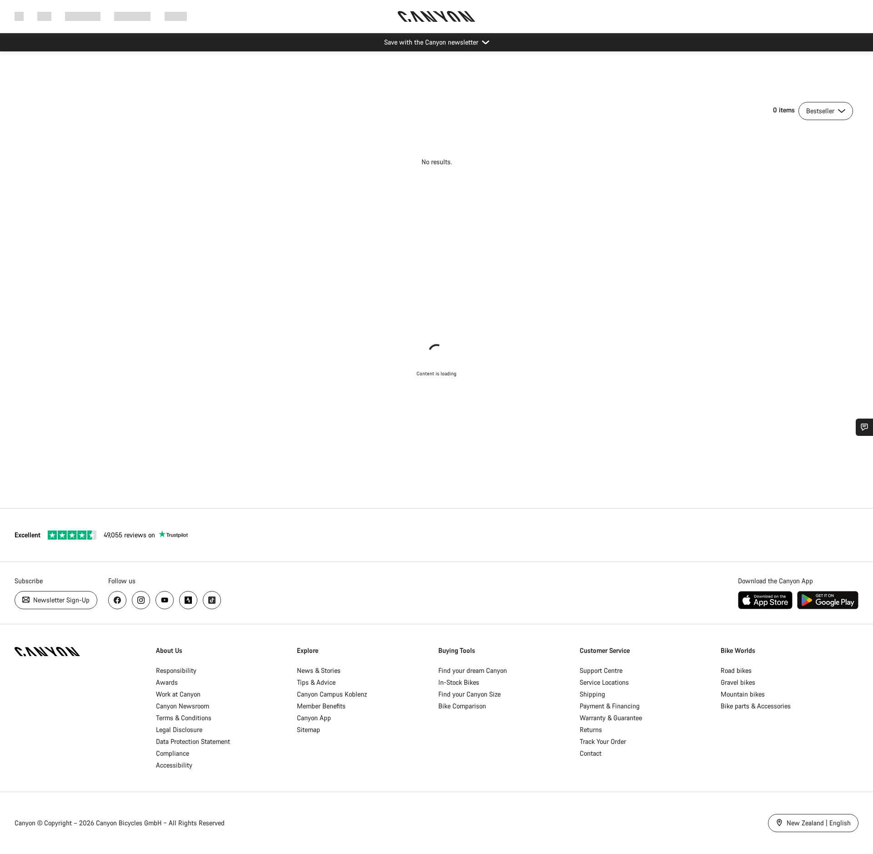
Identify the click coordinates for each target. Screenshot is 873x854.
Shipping (592, 694)
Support (176, 16)
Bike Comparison (462, 706)
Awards (167, 682)
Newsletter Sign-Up (60, 600)
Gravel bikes (738, 682)
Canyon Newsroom (182, 706)
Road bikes (736, 670)
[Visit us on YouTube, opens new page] (165, 600)
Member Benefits (321, 706)
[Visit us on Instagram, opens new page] (141, 600)
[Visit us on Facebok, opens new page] (117, 600)
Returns (591, 729)
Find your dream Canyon (472, 670)
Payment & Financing (610, 706)
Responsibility (176, 670)
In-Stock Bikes (458, 682)
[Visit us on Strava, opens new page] (188, 600)
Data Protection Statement (193, 741)
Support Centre (601, 670)
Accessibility (174, 765)
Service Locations (604, 682)
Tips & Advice (316, 682)
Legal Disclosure (179, 729)
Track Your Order (603, 741)
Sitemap (308, 729)
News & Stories (319, 670)
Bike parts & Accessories (756, 706)
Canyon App (314, 717)
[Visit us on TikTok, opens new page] (212, 600)
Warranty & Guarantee (611, 717)
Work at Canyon (178, 694)
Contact (591, 753)
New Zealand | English (818, 823)
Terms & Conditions (183, 717)
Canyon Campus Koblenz (332, 694)
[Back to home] (436, 16)
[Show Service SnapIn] (864, 427)
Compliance (172, 753)
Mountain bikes (743, 694)
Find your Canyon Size (469, 694)
